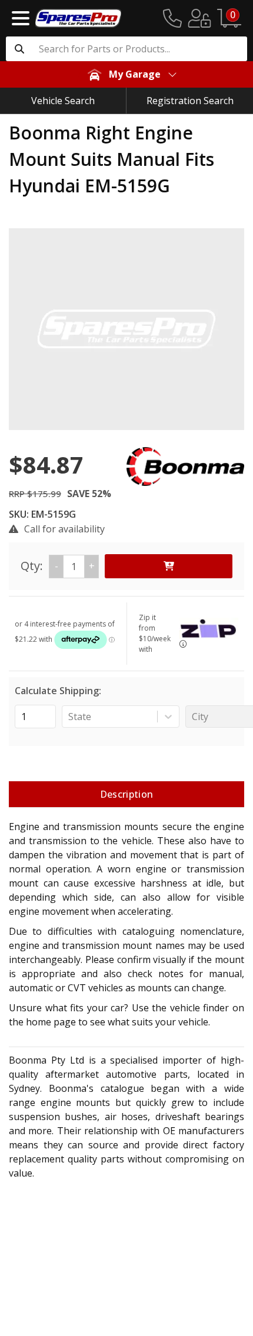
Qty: (58, 566)
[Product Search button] (19, 48)
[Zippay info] (183, 644)
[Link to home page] (78, 18)
